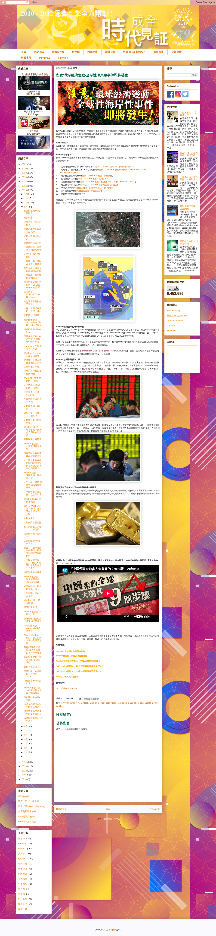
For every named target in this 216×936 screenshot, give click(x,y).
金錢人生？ (29, 518)
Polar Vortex (106, 188)
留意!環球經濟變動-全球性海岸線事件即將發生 (33, 650)
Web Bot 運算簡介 (27, 821)
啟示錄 (76, 52)
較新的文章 (61, 809)
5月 (26, 739)
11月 (26, 198)
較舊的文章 (155, 809)
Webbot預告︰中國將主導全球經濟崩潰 (33, 475)
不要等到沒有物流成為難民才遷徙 (33, 454)
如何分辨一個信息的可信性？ (32, 414)
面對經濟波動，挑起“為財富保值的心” (32, 660)
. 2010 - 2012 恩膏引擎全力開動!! (64, 13)
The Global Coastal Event (145, 703)
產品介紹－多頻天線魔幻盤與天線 (33, 269)
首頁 (23, 52)
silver (130, 703)
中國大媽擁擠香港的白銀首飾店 (32, 705)
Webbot (77, 188)
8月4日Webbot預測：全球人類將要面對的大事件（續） (33, 510)
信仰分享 (22, 858)
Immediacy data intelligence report (111, 703)
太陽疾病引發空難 (32, 522)
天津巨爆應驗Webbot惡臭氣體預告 (32, 628)
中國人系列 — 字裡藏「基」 (188, 114)
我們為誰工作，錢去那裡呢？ (189, 242)
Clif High (84, 703)
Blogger (112, 930)
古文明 (21, 894)
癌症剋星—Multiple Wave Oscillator (32, 294)
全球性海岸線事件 (71, 703)
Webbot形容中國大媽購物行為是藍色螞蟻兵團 (33, 690)
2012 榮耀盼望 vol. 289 (66, 688)
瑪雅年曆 (22, 909)
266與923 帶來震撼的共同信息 (32, 379)
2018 (24, 177)
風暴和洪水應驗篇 (32, 439)
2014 (24, 762)
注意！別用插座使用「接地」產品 (33, 309)
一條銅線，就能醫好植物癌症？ (32, 276)
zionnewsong (173, 310)
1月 (26, 756)
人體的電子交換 (31, 367)
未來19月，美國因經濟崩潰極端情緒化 (33, 485)
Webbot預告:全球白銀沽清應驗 (32, 354)
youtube (171, 325)
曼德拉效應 (58, 52)
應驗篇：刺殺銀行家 (92, 190)
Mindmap (44, 57)
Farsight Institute (175, 320)
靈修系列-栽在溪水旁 (177, 315)
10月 (27, 202)
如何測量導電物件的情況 (32, 302)
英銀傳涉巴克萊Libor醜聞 (187, 207)
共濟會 (21, 853)
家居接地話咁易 (31, 315)
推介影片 (22, 899)
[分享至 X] (91, 698)
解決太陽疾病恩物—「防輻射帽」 (33, 528)
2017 (24, 181)
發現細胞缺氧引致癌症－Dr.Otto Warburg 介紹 (32, 285)
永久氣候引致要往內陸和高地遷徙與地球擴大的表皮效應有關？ (33, 464)
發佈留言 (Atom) (111, 818)
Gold (92, 703)
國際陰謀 (159, 52)
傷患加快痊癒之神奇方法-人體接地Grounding (32, 339)
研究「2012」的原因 (28, 801)
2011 (24, 775)
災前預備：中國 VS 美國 (31, 393)
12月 (27, 194)
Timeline (63, 57)
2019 (24, 173)
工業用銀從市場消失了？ (32, 542)
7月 (26, 730)
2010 (24, 779)
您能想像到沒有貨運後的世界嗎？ (33, 620)
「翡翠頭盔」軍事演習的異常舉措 (33, 248)
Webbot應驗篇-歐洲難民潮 (32, 613)
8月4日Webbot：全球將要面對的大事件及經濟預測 (33, 639)
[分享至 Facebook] (94, 698)
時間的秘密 (23, 796)
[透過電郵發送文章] (79, 698)
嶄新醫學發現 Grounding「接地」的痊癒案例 (33, 322)
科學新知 (22, 883)
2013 (24, 766)
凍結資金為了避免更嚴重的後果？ (33, 712)
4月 (26, 743)
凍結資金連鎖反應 (32, 572)
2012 (24, 770)
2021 (24, 164)
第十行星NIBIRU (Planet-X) (31, 806)
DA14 (131, 166)
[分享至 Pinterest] (97, 698)
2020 (24, 168)
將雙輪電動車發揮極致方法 (32, 212)
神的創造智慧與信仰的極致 (32, 372)
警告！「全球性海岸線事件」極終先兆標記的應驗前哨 (33, 551)
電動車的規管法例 (32, 243)
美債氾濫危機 (30, 607)
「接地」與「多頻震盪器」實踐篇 (33, 262)
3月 (26, 748)
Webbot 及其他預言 (134, 52)
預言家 (21, 889)
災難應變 (176, 52)
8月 (26, 726)
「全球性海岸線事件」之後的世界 (33, 493)
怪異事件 (26, 57)
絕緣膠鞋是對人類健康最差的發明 (33, 361)
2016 (24, 186)
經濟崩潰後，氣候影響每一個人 (32, 587)
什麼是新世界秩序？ (28, 811)
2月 (26, 752)
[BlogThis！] (88, 698)
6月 (26, 735)
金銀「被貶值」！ (32, 666)
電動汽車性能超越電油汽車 (32, 230)
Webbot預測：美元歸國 (32, 601)
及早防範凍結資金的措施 (32, 400)
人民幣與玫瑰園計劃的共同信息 (32, 386)
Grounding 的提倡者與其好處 (33, 347)
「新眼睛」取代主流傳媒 (32, 594)
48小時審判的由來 (27, 816)
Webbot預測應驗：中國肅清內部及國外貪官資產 (33, 431)
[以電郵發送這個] (85, 698)
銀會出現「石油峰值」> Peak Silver (32, 674)
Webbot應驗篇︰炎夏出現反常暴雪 (33, 446)
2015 (24, 190)
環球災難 (110, 52)
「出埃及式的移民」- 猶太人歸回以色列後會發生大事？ (33, 564)
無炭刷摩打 (29, 217)
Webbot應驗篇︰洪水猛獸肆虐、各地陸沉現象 (33, 579)
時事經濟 (92, 52)
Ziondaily (171, 330)
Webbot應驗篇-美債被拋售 (32, 500)
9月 (26, 207)
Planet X (39, 52)
